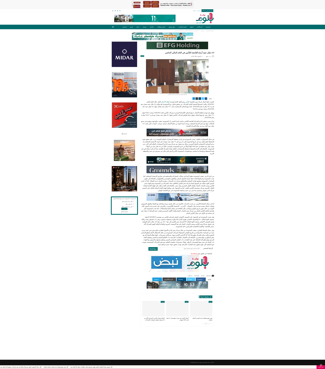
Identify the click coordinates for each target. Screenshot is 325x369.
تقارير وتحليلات (161, 27)
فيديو (131, 27)
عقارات (152, 27)
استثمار (125, 27)
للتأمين (187, 102)
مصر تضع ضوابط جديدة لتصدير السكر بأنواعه (106, 367)
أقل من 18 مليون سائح (127, 201)
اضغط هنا (194, 253)
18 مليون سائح (129, 204)
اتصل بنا (194, 10)
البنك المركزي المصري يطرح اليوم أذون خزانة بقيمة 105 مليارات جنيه (29, 367)
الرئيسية (208, 27)
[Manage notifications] (321, 365)
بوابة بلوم (202, 275)
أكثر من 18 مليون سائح (127, 206)
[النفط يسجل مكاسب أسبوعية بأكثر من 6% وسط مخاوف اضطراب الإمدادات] (153, 309)
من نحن (198, 10)
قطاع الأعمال (165, 102)
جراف (137, 27)
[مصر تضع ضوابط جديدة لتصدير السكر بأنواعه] (201, 309)
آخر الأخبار (199, 27)
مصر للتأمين (190, 275)
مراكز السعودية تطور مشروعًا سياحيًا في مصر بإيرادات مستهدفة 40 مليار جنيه (70, 367)
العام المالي (208, 275)
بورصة (144, 27)
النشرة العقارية (182, 27)
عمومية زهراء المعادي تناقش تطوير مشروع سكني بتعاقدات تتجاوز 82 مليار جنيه (141, 367)
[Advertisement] (162, 346)
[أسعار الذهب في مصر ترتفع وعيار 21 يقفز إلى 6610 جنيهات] (177, 309)
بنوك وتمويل (172, 27)
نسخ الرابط (153, 249)
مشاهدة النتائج (124, 211)
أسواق (191, 27)
